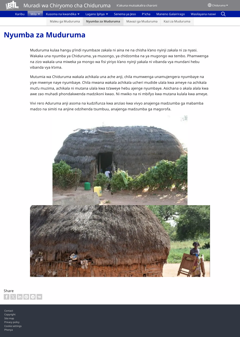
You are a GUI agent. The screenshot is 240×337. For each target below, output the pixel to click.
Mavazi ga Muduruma (142, 21)
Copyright (10, 314)
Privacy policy (12, 322)
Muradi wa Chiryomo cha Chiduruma (67, 5)
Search (223, 14)
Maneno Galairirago (170, 14)
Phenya (8, 329)
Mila (34, 14)
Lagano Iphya (95, 14)
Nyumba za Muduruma (103, 21)
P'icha (146, 14)
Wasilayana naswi (203, 14)
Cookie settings (13, 326)
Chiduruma (219, 5)
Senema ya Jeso (125, 14)
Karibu (20, 14)
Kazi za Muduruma (177, 21)
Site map (9, 318)
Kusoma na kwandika (61, 14)
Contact (8, 310)
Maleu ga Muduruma (65, 21)
